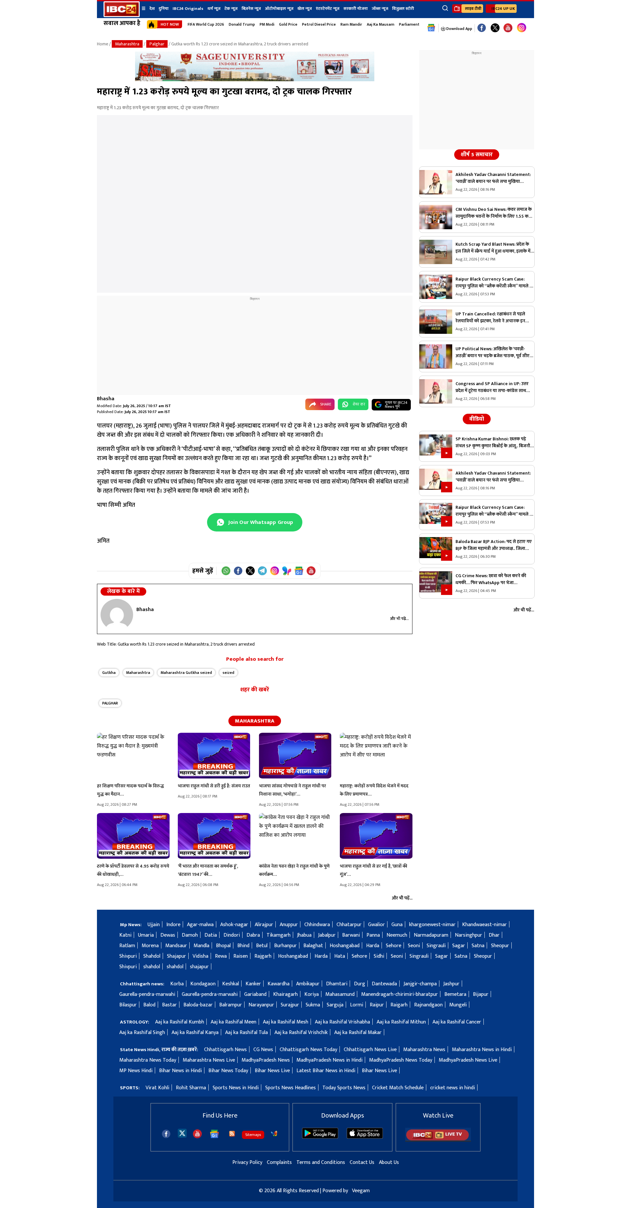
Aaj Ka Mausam (380, 24)
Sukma (313, 1004)
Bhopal (223, 945)
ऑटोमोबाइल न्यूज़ (279, 8)
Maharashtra (127, 44)
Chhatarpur (349, 924)
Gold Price (288, 24)
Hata (339, 956)
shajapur (199, 966)
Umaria (146, 935)
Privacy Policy (247, 1162)
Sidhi (379, 956)
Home (102, 44)
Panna (373, 935)
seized (228, 672)
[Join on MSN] (287, 570)
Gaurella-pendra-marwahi (147, 994)
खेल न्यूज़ (304, 8)
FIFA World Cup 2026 (206, 24)
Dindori (231, 935)
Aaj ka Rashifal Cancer (456, 1022)
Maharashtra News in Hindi (482, 1049)
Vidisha (200, 956)
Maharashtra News (424, 1049)
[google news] (431, 28)
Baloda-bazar (198, 1004)
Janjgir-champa (420, 983)
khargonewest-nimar (432, 924)
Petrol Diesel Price (319, 24)
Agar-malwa (200, 924)
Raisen (240, 956)
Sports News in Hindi (236, 1087)
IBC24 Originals (188, 8)
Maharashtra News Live (209, 1060)
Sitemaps (253, 1134)
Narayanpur (261, 1004)
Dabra (253, 935)
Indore (173, 924)
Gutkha (109, 672)
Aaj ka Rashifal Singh (142, 1032)
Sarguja (335, 1004)
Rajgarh (262, 956)
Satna (478, 945)
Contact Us (362, 1162)
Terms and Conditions (320, 1162)
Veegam (361, 1190)
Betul (262, 945)
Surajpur (290, 1004)
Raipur (377, 1004)
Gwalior (376, 924)
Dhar (494, 935)
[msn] (274, 1134)
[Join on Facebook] (238, 570)
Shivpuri (128, 956)
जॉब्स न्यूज (380, 8)
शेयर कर (359, 404)
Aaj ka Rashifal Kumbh (179, 1022)
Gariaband (255, 994)
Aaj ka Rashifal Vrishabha (342, 1022)
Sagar (458, 945)
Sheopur (500, 945)
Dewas (167, 935)
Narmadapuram (431, 935)
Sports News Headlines (290, 1087)
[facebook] (166, 1134)
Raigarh (399, 1004)
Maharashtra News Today (147, 1060)
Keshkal (230, 983)
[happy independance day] (254, 79)
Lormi (356, 1004)
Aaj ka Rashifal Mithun (401, 1022)
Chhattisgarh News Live (370, 1049)
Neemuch (396, 935)
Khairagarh (285, 994)
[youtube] (508, 28)
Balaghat (313, 945)
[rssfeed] (232, 1134)
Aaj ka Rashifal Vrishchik (301, 1032)
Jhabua (304, 935)
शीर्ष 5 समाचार (477, 154)
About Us (389, 1162)
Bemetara (455, 994)
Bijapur (480, 994)
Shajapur (176, 956)
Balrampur (230, 1004)
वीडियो (476, 419)
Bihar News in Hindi (180, 1070)
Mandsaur (176, 945)
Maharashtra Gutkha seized (186, 672)
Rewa (221, 956)
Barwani (351, 935)
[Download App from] (320, 1137)
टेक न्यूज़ (231, 8)
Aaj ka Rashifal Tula (246, 1032)
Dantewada (384, 983)
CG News (263, 1049)
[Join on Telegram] (262, 570)
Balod (149, 1004)
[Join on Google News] (299, 570)
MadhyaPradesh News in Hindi (329, 1060)
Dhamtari (336, 983)
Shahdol (151, 956)
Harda (372, 945)
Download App (458, 28)
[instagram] (521, 28)
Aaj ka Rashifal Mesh (285, 1022)
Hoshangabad (345, 945)
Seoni (414, 945)
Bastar (169, 1004)
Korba (177, 983)
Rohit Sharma (191, 1087)
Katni (125, 935)
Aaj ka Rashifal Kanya (195, 1032)
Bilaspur (128, 1004)
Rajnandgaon (428, 1004)
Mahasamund (340, 994)
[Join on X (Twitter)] (250, 570)
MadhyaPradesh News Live (468, 1060)
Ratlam (127, 945)
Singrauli (436, 945)
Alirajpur (264, 924)
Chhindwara (317, 924)
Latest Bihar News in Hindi (325, 1070)
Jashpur (451, 983)
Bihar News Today (228, 1070)
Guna (397, 924)
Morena (150, 945)
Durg (359, 983)
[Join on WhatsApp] (226, 570)
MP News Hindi (135, 1070)
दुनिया (164, 8)
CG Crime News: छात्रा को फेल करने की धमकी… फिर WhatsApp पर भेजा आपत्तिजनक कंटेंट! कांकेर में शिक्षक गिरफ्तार (492, 579)
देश (152, 8)
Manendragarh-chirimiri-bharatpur (399, 994)
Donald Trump (242, 24)
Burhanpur (285, 945)
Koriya (311, 994)
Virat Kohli (157, 1087)
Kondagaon (203, 983)
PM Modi (267, 24)
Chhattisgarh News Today (308, 1049)
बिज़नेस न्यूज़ (251, 8)
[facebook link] (481, 28)
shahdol (151, 966)
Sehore (393, 945)
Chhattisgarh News (225, 1049)
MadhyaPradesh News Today (400, 1060)
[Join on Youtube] (311, 570)
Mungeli (458, 1004)
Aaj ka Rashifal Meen (233, 1022)
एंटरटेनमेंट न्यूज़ (327, 8)
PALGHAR (110, 703)
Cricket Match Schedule (398, 1087)
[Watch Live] (438, 1140)
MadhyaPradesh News (266, 1060)
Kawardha (279, 983)
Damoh (190, 935)
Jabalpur (327, 935)
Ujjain (154, 924)
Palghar (157, 44)
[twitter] (182, 1133)
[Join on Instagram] (275, 570)
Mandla (201, 945)
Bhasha (105, 398)
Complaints (279, 1162)
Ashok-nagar (234, 924)
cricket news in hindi (452, 1087)
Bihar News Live (272, 1070)
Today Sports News (343, 1087)
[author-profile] (117, 614)
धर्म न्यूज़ (214, 8)
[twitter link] (495, 28)
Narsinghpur (468, 935)
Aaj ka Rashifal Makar (358, 1032)
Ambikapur (307, 983)
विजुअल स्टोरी (403, 8)
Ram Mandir (351, 24)
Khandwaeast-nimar (484, 924)
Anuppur (289, 924)
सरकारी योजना (355, 8)
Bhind (243, 945)
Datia (210, 935)
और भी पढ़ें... (399, 618)
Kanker (253, 983)
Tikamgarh (279, 935)
